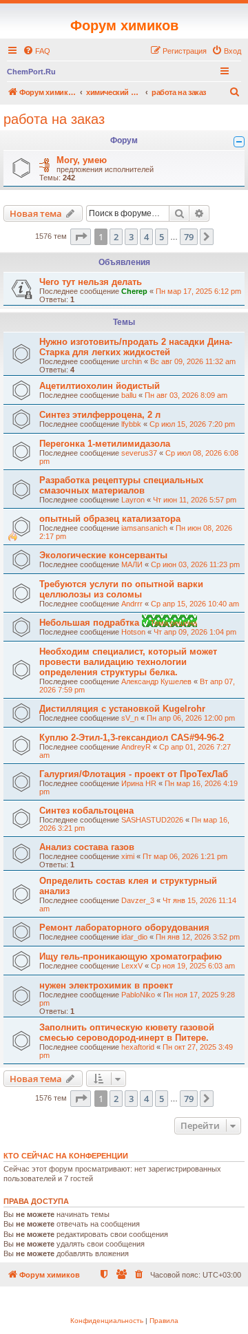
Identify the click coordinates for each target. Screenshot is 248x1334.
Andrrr (132, 604)
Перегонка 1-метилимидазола (104, 443)
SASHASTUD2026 (152, 820)
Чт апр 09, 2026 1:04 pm (195, 632)
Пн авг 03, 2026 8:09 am (186, 395)
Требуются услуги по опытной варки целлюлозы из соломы (121, 589)
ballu (128, 395)
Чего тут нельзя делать (90, 282)
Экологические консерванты (103, 555)
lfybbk (131, 424)
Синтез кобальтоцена (86, 810)
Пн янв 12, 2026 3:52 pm (198, 937)
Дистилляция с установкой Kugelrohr (122, 708)
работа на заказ (54, 119)
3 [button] (131, 237)
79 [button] (189, 237)
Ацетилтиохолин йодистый (99, 386)
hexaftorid (137, 1047)
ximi (127, 856)
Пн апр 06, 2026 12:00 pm (191, 718)
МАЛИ (132, 564)
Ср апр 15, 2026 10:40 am (195, 604)
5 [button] (161, 237)
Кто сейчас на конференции (65, 1156)
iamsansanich (144, 528)
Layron (133, 500)
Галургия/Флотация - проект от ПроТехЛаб (133, 774)
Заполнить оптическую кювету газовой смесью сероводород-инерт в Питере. (126, 1032)
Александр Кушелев (156, 681)
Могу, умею (81, 160)
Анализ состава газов (86, 847)
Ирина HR (138, 783)
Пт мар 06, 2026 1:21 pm (185, 856)
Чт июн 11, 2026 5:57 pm (194, 500)
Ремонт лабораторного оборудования (124, 927)
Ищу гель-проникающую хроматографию (130, 956)
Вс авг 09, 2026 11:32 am (193, 361)
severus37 (139, 453)
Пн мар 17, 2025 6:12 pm (198, 291)
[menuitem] (36, 51)
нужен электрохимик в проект (106, 985)
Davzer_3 (137, 900)
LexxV (132, 966)
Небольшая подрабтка (90, 622)
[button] (80, 237)
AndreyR (136, 747)
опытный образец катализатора (109, 519)
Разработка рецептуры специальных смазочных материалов (121, 485)
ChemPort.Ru (31, 71)
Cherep (134, 291)
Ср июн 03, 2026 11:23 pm (195, 564)
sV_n (129, 718)
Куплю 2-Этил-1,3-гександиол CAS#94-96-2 (131, 737)
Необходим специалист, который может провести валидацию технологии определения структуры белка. (128, 661)
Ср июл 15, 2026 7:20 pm (192, 424)
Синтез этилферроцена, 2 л (100, 415)
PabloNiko (138, 995)
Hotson (133, 632)
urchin (131, 361)
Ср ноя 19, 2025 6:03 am (193, 966)
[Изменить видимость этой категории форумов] (239, 141)
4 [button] (146, 237)
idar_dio (134, 937)
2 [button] (116, 237)
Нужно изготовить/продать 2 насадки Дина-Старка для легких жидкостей (135, 347)
